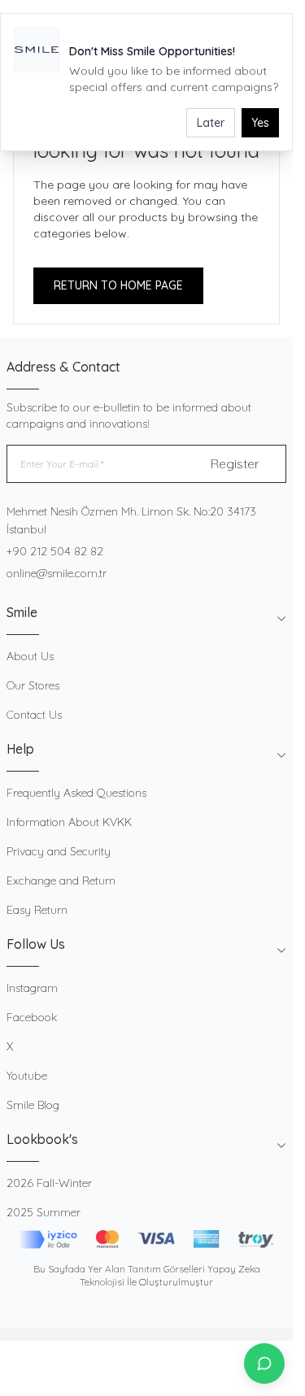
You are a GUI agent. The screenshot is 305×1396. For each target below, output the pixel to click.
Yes (260, 122)
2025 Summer (44, 1212)
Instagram (32, 988)
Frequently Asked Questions (76, 792)
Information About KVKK (69, 822)
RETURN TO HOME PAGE (118, 285)
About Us (30, 656)
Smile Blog (33, 1105)
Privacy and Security (59, 851)
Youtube (27, 1075)
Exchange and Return (61, 880)
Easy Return (37, 909)
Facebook (32, 1017)
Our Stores (33, 685)
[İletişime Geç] (264, 1363)
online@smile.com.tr (57, 573)
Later (210, 122)
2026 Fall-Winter (49, 1183)
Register (235, 463)
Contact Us (34, 714)
